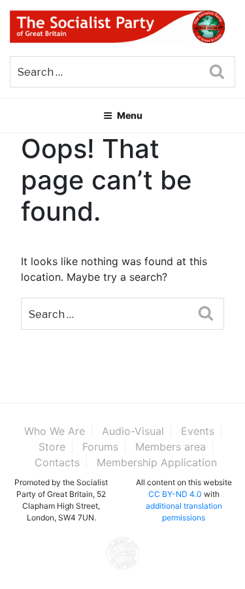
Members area (170, 446)
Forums (100, 446)
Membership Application (157, 462)
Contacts (57, 462)
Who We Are (54, 431)
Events (197, 431)
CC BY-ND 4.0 (175, 494)
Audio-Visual (133, 431)
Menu (129, 115)
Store (52, 446)
